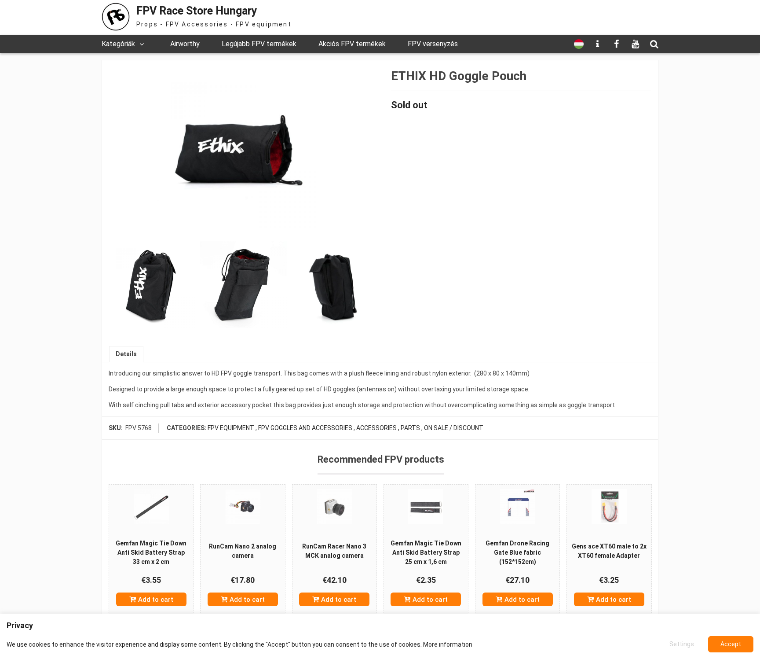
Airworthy (185, 44)
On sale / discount (453, 427)
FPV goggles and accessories (305, 427)
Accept (730, 644)
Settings (681, 644)
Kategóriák (118, 44)
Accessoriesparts (388, 427)
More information (447, 644)
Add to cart (155, 600)
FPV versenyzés (433, 44)
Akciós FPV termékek (352, 44)
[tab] (126, 354)
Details (126, 353)
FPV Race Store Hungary (196, 10)
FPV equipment (231, 427)
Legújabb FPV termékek (259, 44)
